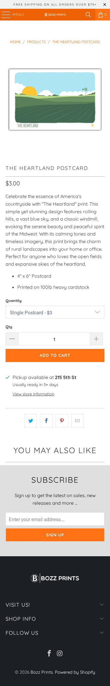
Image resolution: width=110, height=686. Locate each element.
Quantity (14, 300)
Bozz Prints (42, 672)
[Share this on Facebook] (46, 421)
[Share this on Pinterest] (62, 421)
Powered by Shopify (75, 672)
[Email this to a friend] (77, 421)
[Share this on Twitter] (30, 421)
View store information (33, 393)
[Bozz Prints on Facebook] (49, 654)
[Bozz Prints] (55, 15)
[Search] (88, 15)
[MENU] (3, 15)
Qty (9, 326)
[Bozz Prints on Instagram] (60, 654)
